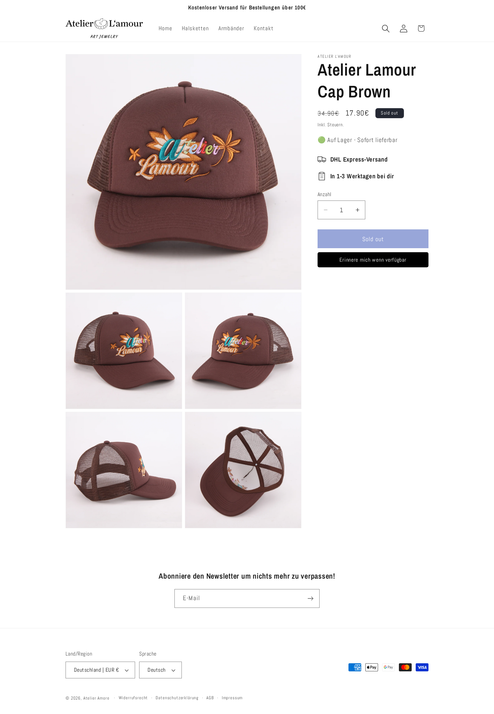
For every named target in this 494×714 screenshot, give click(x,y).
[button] (386, 28)
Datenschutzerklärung (177, 698)
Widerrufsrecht (133, 698)
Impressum (232, 698)
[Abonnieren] (310, 598)
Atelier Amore (96, 698)
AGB (210, 698)
